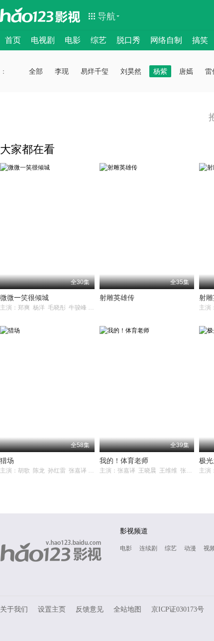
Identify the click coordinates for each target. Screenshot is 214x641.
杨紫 (160, 71)
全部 (36, 71)
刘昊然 (130, 71)
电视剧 (43, 40)
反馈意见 (90, 609)
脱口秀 (128, 40)
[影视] (68, 15)
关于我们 (14, 609)
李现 (62, 71)
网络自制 (166, 40)
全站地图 (127, 609)
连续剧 (148, 548)
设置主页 (52, 609)
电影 (73, 40)
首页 (13, 40)
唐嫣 (186, 71)
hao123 (27, 15)
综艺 (99, 40)
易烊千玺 (94, 71)
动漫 (190, 548)
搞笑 (200, 40)
